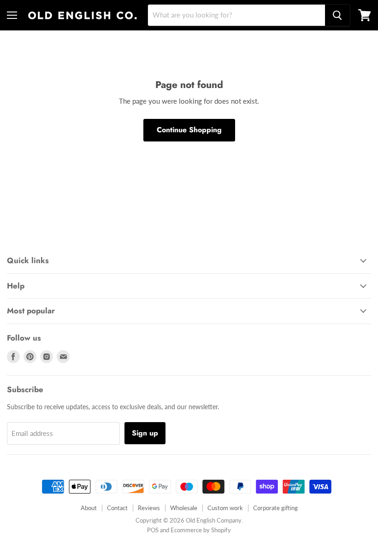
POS (153, 530)
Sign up (145, 433)
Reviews (149, 508)
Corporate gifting (275, 508)
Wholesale (183, 508)
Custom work (225, 508)
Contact (117, 508)
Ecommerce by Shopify (201, 530)
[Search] (337, 15)
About (89, 508)
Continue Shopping (189, 129)
